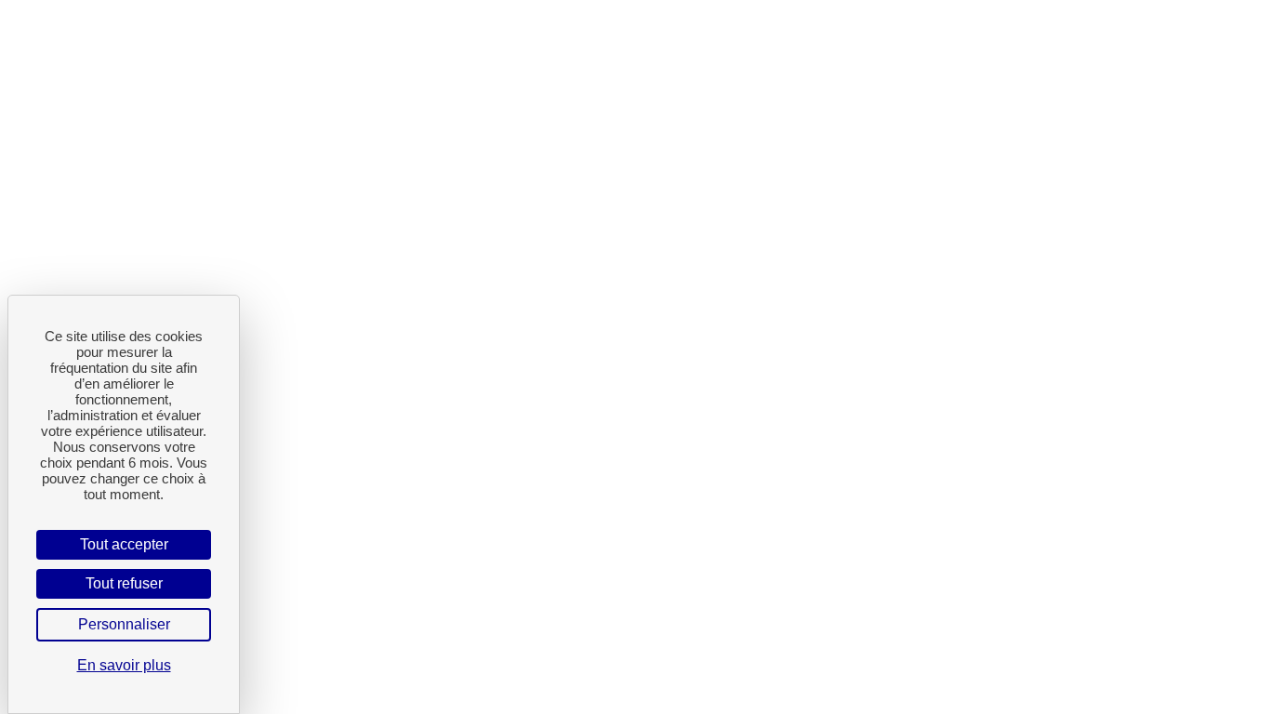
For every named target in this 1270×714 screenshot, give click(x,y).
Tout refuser (124, 583)
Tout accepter (124, 544)
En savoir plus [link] (124, 665)
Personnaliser (124, 624)
